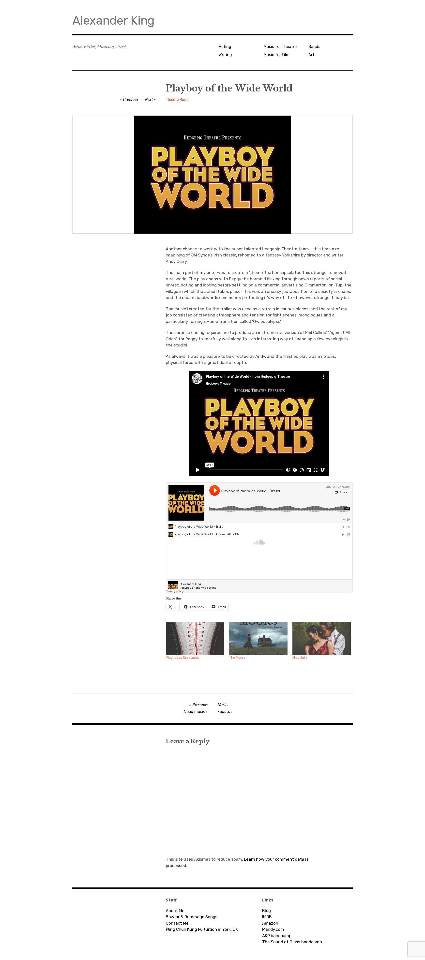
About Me (175, 910)
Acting (225, 46)
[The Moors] (258, 638)
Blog (266, 910)
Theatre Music (177, 100)
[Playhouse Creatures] (195, 638)
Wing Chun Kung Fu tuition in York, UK (202, 929)
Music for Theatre (280, 46)
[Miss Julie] (321, 638)
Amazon (270, 923)
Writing (225, 54)
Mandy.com (273, 929)
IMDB (267, 916)
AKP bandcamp (276, 935)
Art (311, 54)
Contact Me (177, 923)
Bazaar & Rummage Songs (191, 916)
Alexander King (113, 21)
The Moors (237, 658)
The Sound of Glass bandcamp (292, 941)
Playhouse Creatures (182, 658)
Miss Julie (299, 658)
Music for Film (276, 54)
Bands (314, 46)
